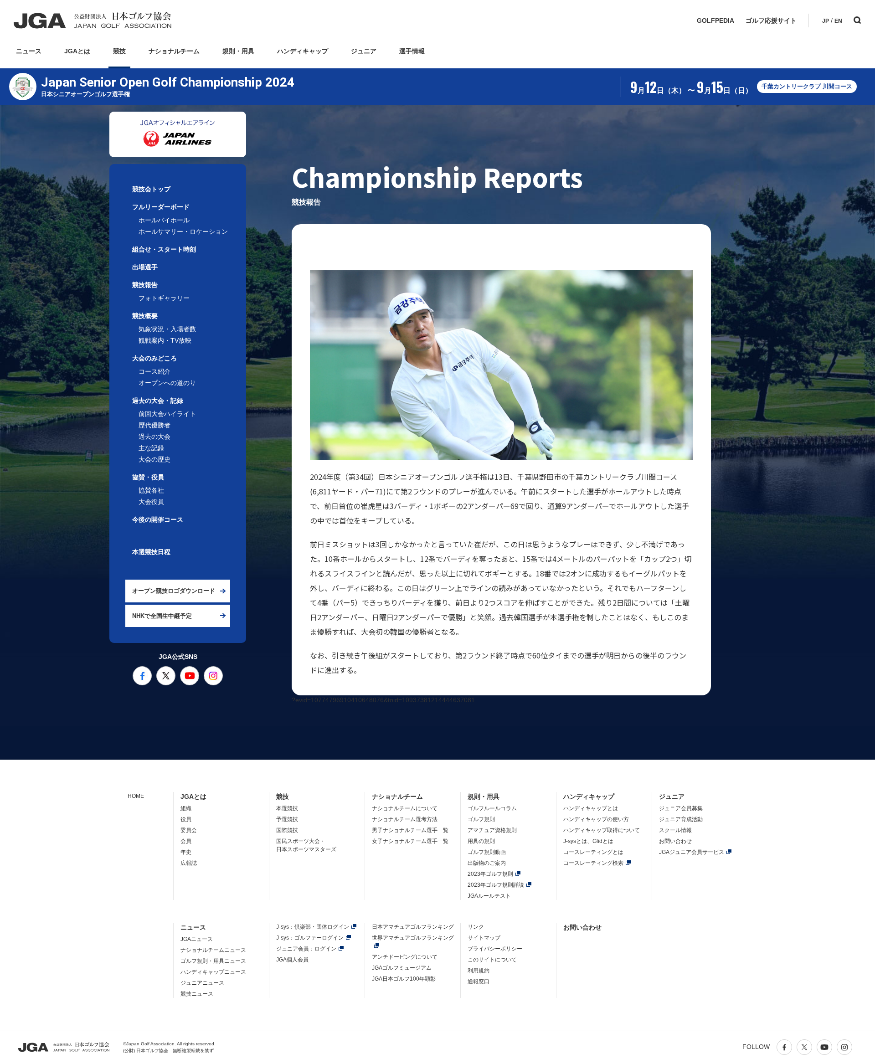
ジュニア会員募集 (681, 808)
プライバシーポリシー (495, 949)
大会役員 (151, 501)
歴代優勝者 (154, 425)
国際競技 (287, 830)
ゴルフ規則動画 (487, 852)
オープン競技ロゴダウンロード (173, 590)
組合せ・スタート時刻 (164, 249)
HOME (136, 796)
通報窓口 (478, 981)
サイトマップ (484, 938)
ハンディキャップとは (590, 808)
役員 (185, 819)
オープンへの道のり (167, 382)
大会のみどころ (154, 358)
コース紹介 (154, 371)
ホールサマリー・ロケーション (183, 231)
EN (838, 21)
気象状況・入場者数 (167, 329)
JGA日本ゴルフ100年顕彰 (404, 979)
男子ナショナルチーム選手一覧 (410, 830)
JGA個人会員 (292, 959)
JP (825, 21)
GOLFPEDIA (715, 20)
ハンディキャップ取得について (601, 830)
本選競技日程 (151, 551)
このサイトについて (492, 959)
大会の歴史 (154, 459)
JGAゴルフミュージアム (402, 968)
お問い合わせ (675, 841)
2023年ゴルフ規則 (490, 874)
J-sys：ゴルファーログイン (310, 938)
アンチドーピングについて (405, 957)
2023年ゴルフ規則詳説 (496, 885)
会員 (185, 841)
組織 (185, 808)
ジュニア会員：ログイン (306, 949)
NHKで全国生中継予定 (162, 615)
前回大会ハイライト (167, 413)
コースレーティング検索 (593, 863)
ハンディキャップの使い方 (596, 819)
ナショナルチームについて (405, 808)
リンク (476, 927)
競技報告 (145, 284)
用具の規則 (481, 841)
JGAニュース (196, 939)
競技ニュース (196, 994)
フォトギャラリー (164, 298)
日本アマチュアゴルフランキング (413, 927)
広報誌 (188, 863)
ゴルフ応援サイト (771, 20)
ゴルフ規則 (481, 819)
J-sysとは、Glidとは (588, 841)
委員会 (188, 830)
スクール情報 (675, 830)
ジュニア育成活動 (681, 819)
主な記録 (151, 448)
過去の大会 (154, 436)
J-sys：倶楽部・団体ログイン (312, 927)
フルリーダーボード (161, 207)
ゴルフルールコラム (492, 808)
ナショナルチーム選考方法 (405, 819)
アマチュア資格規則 (492, 830)
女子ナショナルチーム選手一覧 (410, 841)
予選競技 (287, 819)
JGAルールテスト (489, 896)
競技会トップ (151, 189)
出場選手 (145, 267)
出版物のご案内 (487, 863)
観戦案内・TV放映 (165, 340)
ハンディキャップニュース (213, 972)
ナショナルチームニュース (213, 950)
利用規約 (478, 970)
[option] (177, 134)
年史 (185, 852)
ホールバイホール (164, 220)
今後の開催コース (157, 519)
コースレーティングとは (593, 852)
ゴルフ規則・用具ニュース (213, 961)
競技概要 (145, 315)
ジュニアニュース (202, 983)
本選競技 (287, 808)
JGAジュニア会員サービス (691, 852)
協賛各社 (151, 490)
